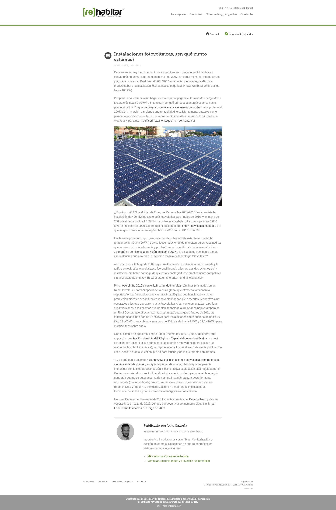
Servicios (196, 14)
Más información (172, 506)
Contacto (246, 14)
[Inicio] (109, 12)
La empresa (178, 14)
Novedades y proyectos (221, 14)
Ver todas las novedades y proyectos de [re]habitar (179, 460)
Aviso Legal (248, 488)
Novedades (215, 34)
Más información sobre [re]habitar (168, 456)
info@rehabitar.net (243, 8)
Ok (158, 506)
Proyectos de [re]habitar (240, 34)
